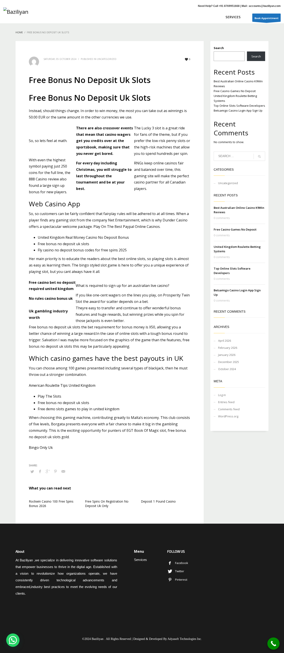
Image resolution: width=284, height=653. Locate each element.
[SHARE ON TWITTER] (32, 471)
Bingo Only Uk (41, 447)
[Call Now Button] (273, 643)
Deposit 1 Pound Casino (158, 501)
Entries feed (226, 402)
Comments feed (229, 409)
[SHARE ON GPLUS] (47, 471)
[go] (259, 156)
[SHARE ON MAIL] (63, 471)
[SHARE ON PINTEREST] (55, 471)
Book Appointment (266, 18)
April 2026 (224, 341)
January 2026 (226, 355)
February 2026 (227, 348)
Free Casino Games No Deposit (235, 91)
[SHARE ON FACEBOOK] (40, 471)
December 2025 (228, 362)
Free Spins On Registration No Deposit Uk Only (106, 503)
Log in (222, 395)
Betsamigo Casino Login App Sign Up (238, 110)
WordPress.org (228, 416)
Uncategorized (228, 183)
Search (219, 48)
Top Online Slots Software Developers (239, 106)
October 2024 (227, 369)
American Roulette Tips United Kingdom (62, 385)
